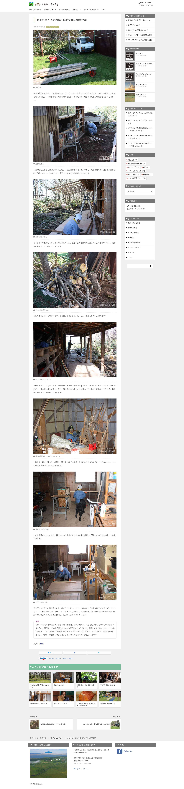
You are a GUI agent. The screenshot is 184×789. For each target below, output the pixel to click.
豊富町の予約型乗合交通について (139, 20)
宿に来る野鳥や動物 (136, 163)
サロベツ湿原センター (136, 178)
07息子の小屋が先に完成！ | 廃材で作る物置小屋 (86, 704)
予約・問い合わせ (35, 9)
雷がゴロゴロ (141, 54)
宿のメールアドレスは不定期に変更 (140, 35)
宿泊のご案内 (48, 9)
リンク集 (131, 252)
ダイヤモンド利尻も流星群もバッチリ (140, 128)
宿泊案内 (147, 174)
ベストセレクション (136, 171)
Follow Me (127, 751)
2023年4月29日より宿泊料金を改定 (140, 40)
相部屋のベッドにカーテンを (38, 703)
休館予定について (134, 25)
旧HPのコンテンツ (52, 27)
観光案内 (75, 9)
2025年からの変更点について (138, 30)
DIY (41, 644)
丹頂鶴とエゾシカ (141, 95)
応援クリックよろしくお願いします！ (60, 659)
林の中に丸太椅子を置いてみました (39, 686)
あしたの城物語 (64, 9)
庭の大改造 (133, 174)
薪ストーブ (133, 167)
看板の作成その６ (59, 685)
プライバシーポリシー (81, 769)
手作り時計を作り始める (107, 685)
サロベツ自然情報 (90, 9)
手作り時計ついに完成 (60, 703)
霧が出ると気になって (142, 85)
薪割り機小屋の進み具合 (107, 703)
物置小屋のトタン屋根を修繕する (86, 686)
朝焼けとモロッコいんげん (137, 113)
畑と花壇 (132, 160)
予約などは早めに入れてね (143, 75)
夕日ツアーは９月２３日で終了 (145, 64)
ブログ (104, 9)
